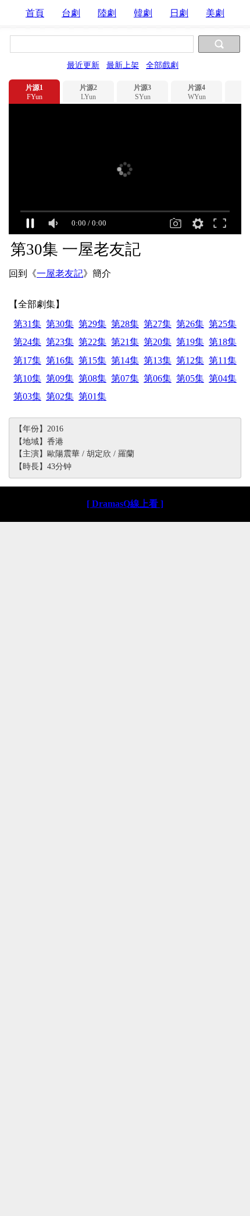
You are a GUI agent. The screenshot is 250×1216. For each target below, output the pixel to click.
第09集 (60, 378)
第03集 (27, 396)
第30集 (60, 324)
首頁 (35, 13)
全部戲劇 (162, 65)
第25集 (223, 324)
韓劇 (143, 13)
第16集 (60, 360)
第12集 (190, 360)
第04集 (223, 378)
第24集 (27, 342)
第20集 (158, 342)
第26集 (190, 324)
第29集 (92, 324)
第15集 (92, 360)
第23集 (60, 342)
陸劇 (107, 13)
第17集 (27, 360)
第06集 (158, 378)
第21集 (125, 342)
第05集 (190, 378)
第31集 (27, 324)
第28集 (125, 324)
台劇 (71, 13)
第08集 (92, 378)
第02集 (60, 396)
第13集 (158, 360)
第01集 (92, 396)
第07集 (125, 378)
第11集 (223, 360)
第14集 (125, 360)
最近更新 (83, 65)
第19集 (190, 342)
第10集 (27, 378)
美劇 (215, 13)
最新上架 (122, 65)
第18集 (223, 342)
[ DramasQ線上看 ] (125, 504)
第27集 (158, 324)
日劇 (179, 13)
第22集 (92, 342)
